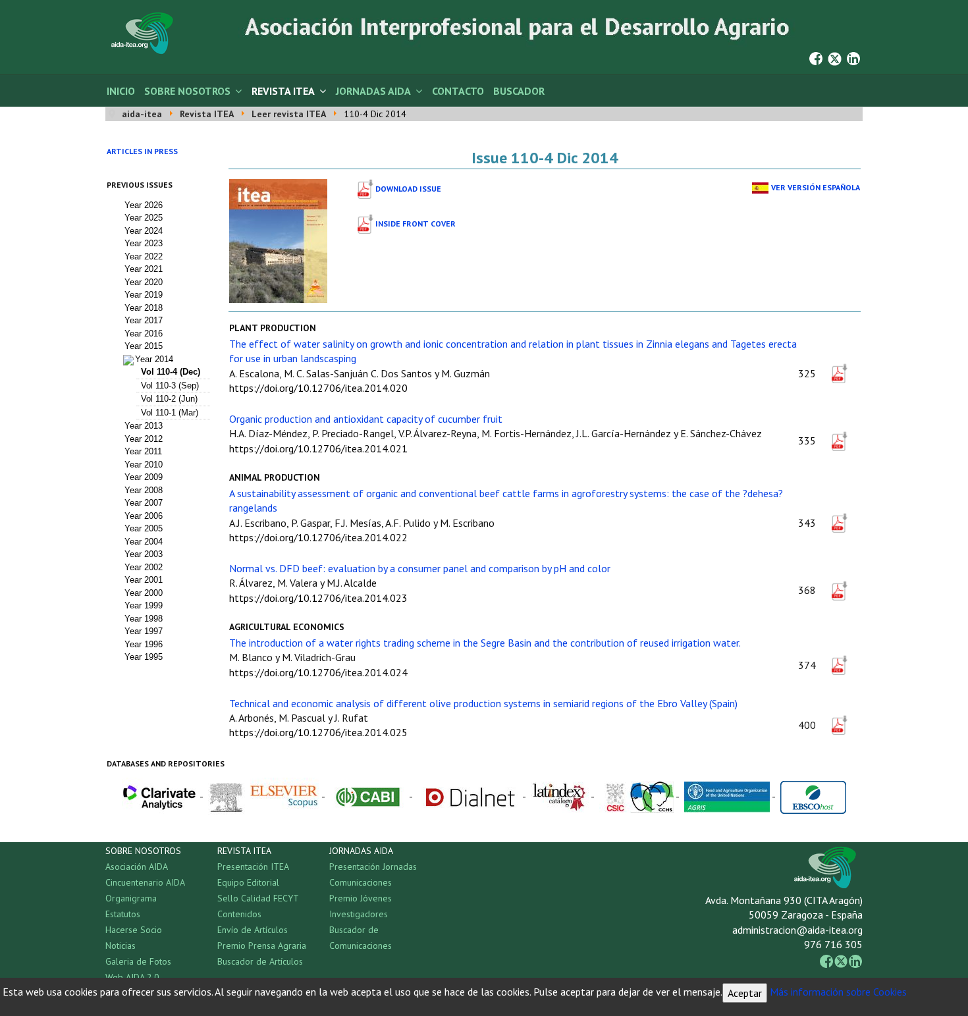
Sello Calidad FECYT (258, 898)
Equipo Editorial (248, 882)
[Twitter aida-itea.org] (835, 57)
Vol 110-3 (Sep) (170, 385)
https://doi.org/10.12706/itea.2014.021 (318, 448)
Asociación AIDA (136, 866)
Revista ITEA (283, 90)
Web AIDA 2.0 (132, 977)
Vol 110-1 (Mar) (169, 412)
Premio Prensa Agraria (261, 945)
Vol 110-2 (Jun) (169, 399)
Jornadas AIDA (373, 90)
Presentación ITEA (253, 866)
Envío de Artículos (252, 930)
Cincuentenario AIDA (145, 882)
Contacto (458, 90)
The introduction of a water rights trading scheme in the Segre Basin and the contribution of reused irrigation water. (485, 642)
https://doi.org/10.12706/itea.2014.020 (318, 387)
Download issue (408, 189)
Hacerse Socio (133, 930)
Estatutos (122, 914)
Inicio (121, 90)
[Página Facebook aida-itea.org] (815, 57)
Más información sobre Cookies (838, 991)
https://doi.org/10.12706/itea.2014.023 (318, 597)
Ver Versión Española (815, 187)
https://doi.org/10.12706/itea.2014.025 (318, 732)
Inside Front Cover (415, 223)
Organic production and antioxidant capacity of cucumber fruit (365, 418)
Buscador (519, 90)
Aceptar (745, 993)
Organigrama (131, 898)
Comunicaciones (360, 882)
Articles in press (142, 151)
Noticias (120, 945)
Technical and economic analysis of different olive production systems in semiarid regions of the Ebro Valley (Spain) (483, 703)
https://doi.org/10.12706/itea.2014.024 (318, 672)
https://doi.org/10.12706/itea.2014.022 (318, 537)
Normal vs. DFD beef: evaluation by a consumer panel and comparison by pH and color (419, 568)
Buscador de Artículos (260, 961)
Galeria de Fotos (138, 961)
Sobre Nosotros (187, 90)
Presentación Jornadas (373, 866)
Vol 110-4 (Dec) (170, 372)
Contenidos (239, 914)
